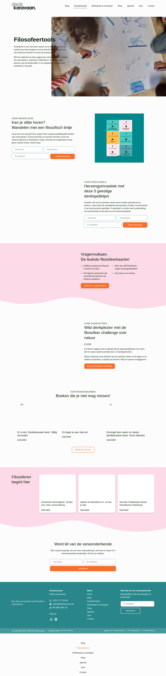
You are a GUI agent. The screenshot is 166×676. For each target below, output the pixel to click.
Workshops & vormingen (102, 6)
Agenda (130, 6)
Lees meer (21, 440)
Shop (120, 6)
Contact (151, 6)
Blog (67, 6)
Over (141, 6)
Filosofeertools (80, 6)
